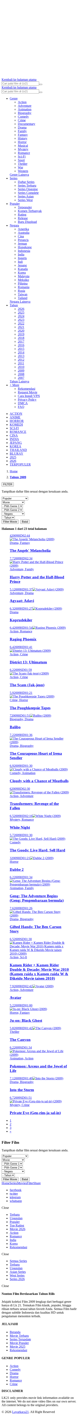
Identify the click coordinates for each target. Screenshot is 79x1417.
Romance (24, 153)
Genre (14, 98)
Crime (22, 120)
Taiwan (22, 294)
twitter (14, 1193)
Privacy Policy (27, 399)
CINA (14, 435)
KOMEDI (16, 424)
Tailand (22, 298)
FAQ (21, 407)
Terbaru (15, 1214)
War (20, 167)
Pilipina (23, 283)
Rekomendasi (26, 388)
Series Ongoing (28, 189)
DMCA (23, 403)
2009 (21, 370)
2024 (21, 316)
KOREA (15, 446)
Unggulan (16, 1218)
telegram (15, 1197)
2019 (21, 334)
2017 (21, 341)
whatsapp (16, 1201)
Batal (25, 521)
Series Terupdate (20, 1339)
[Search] (40, 84)
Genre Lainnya (19, 174)
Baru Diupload (27, 222)
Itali (20, 261)
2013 (21, 356)
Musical (23, 145)
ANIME (15, 417)
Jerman (22, 243)
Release (23, 218)
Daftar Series (26, 182)
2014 (21, 352)
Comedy (23, 116)
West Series (17, 1275)
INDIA (14, 439)
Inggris (22, 258)
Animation (24, 109)
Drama (22, 127)
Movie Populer (19, 1343)
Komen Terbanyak (30, 211)
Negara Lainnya (20, 301)
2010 (21, 367)
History (22, 138)
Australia (23, 232)
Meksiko (23, 280)
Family (22, 131)
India (21, 254)
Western (23, 171)
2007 (21, 377)
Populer (15, 203)
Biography (24, 113)
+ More (14, 385)
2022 (21, 323)
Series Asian (26, 196)
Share (37, 1183)
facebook (15, 1190)
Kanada (23, 269)
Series (13, 178)
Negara (14, 225)
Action (22, 102)
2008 (21, 374)
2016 (21, 345)
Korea (22, 272)
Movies (22, 1183)
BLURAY (16, 453)
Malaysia (23, 276)
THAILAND (18, 450)
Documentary (26, 124)
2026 (21, 309)
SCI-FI (14, 428)
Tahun (14, 305)
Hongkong (25, 247)
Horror (22, 142)
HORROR (17, 421)
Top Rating (17, 1225)
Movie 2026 (17, 1229)
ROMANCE (18, 432)
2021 (21, 327)
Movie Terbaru (19, 1335)
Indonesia (24, 251)
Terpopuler (25, 207)
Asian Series (18, 1272)
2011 (21, 363)
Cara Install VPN (29, 396)
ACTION (16, 413)
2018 (21, 338)
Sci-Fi (22, 156)
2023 (21, 319)
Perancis (23, 240)
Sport (21, 160)
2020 (21, 330)
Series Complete (28, 192)
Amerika (23, 229)
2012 (21, 359)
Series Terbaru (27, 185)
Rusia (21, 290)
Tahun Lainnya (19, 381)
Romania (23, 287)
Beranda (15, 1332)
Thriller (22, 163)
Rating (22, 214)
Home (6, 1183)
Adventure (24, 105)
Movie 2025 (17, 1346)
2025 (21, 312)
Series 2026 (17, 1279)
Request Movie (27, 392)
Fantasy (23, 134)
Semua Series (18, 1261)
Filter (30, 1183)
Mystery (23, 149)
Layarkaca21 (20, 1412)
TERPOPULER (20, 464)
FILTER (7, 484)
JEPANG (16, 442)
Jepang (22, 265)
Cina (21, 236)
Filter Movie (10, 521)
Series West (25, 200)
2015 (21, 348)
